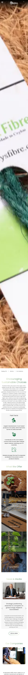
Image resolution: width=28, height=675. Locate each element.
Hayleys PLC (4, 371)
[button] (2, 608)
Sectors (12, 371)
